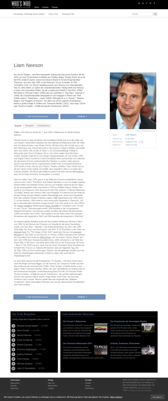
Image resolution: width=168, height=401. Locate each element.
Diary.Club (53, 14)
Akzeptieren (157, 397)
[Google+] (146, 3)
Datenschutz (14, 383)
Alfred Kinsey (45, 237)
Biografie (18, 126)
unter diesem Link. (145, 388)
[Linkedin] (143, 3)
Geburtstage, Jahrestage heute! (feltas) (28, 14)
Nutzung (13, 386)
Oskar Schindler (52, 206)
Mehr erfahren (116, 397)
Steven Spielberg (24, 206)
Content (51, 388)
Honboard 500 (68, 14)
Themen (55, 7)
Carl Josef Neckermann (37, 116)
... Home (35, 7)
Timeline (45, 7)
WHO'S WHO (52, 386)
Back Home (89, 388)
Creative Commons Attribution (140, 390)
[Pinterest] (139, 3)
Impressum (14, 388)
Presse (87, 386)
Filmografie (29, 126)
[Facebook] (154, 3)
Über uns (51, 383)
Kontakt (88, 383)
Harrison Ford (20, 232)
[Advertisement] (84, 40)
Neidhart (81, 116)
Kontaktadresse (43, 126)
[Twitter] (150, 3)
